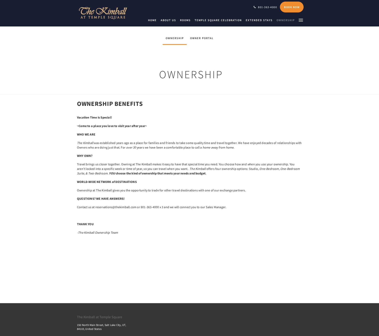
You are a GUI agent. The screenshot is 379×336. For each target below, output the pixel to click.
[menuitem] (153, 20)
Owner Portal (202, 38)
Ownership (175, 38)
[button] (301, 20)
